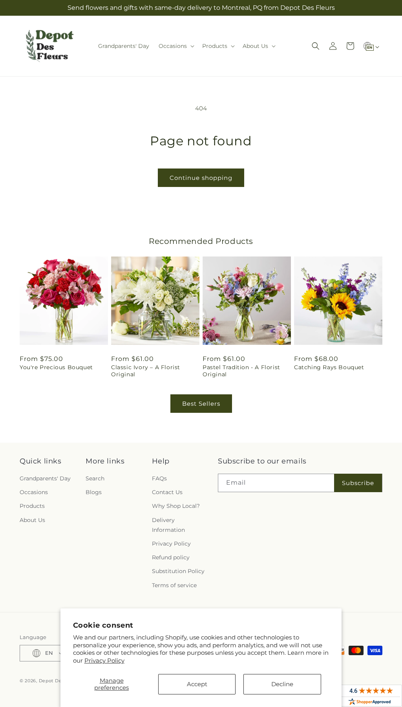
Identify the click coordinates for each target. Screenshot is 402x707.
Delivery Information (168, 525)
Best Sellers (201, 403)
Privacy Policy (104, 660)
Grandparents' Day (45, 478)
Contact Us (167, 492)
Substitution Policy (178, 571)
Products (32, 505)
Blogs (94, 492)
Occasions (34, 492)
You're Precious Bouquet (56, 367)
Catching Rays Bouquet (329, 367)
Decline (282, 684)
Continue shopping (201, 177)
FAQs (159, 478)
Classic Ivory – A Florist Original (145, 371)
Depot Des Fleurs (59, 680)
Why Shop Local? (176, 505)
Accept (197, 684)
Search (95, 478)
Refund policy (171, 557)
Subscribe (358, 483)
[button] (175, 46)
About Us (32, 520)
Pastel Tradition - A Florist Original (241, 371)
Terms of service (174, 585)
